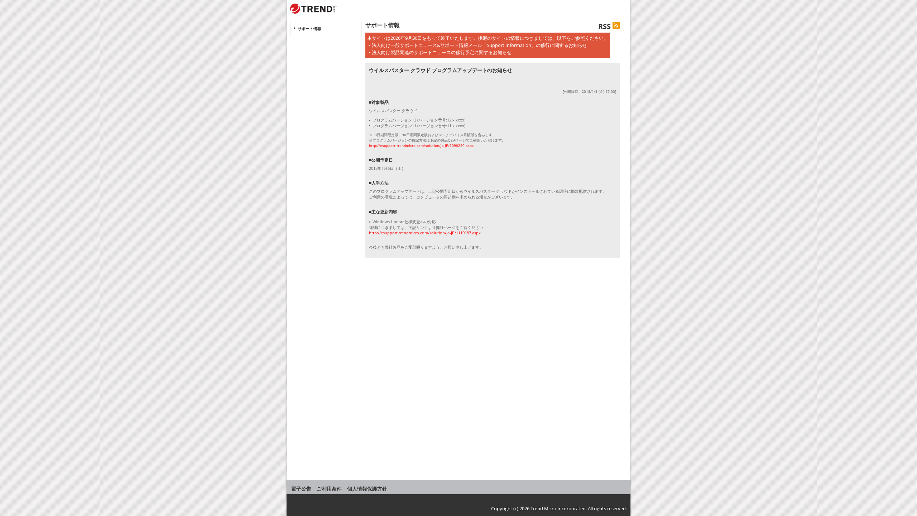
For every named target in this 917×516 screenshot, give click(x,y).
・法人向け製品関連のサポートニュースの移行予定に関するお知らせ (439, 52)
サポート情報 (309, 28)
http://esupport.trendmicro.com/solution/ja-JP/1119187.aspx (425, 232)
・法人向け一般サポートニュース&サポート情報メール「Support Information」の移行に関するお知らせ (477, 45)
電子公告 (301, 488)
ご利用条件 (329, 488)
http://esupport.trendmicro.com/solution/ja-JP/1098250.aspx (421, 145)
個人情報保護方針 (367, 488)
